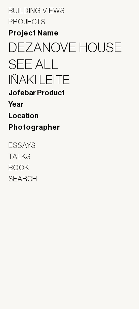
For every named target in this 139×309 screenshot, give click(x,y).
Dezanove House (69, 47)
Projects (27, 22)
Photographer (34, 127)
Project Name (33, 33)
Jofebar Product (36, 92)
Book (18, 167)
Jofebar (26, 207)
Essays (22, 145)
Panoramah (27, 222)
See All (38, 64)
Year (15, 104)
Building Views (36, 10)
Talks (19, 156)
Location (23, 115)
